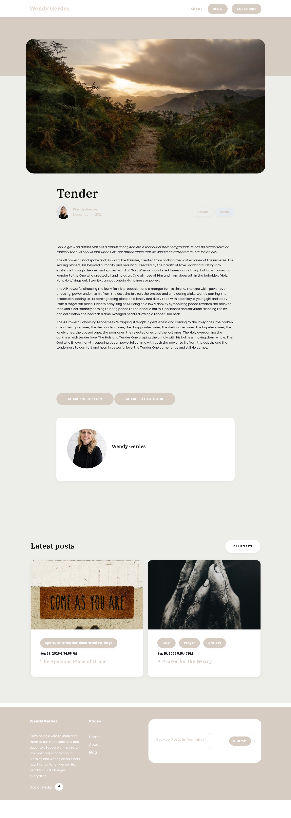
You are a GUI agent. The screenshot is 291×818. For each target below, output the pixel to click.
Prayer (189, 643)
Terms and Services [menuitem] (47, 811)
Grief (166, 643)
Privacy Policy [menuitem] (79, 811)
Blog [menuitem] (93, 752)
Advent (202, 212)
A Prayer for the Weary (184, 661)
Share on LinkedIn (85, 399)
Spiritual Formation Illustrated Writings (78, 643)
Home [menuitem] (94, 736)
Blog (218, 9)
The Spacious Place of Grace (73, 661)
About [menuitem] (94, 744)
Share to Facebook (145, 399)
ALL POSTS (242, 546)
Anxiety (214, 643)
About (196, 9)
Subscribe (246, 9)
